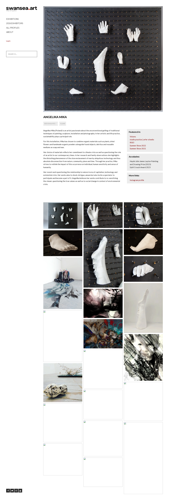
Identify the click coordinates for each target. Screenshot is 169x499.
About (9, 32)
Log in (8, 41)
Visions (133, 136)
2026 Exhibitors (14, 23)
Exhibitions (12, 19)
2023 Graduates (49, 123)
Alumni (62, 123)
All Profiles (12, 28)
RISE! (132, 142)
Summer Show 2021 (138, 148)
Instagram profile (137, 180)
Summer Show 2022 (138, 145)
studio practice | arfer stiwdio (142, 139)
